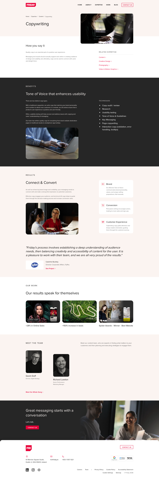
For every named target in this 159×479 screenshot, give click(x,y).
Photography (103, 65)
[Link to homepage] (31, 5)
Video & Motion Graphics (108, 69)
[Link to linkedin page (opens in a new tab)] (27, 469)
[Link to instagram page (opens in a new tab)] (33, 469)
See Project (50, 268)
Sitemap (118, 473)
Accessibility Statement (125, 470)
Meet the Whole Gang (34, 392)
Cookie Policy (110, 470)
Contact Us (127, 5)
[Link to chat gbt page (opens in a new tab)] (39, 469)
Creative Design (104, 61)
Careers (79, 470)
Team (86, 470)
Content (102, 57)
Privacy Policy (99, 470)
